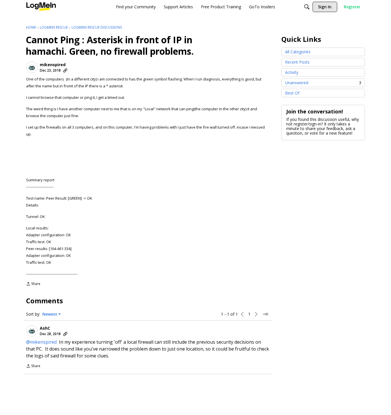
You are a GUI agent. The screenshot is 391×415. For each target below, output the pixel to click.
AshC (45, 328)
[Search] (307, 7)
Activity (291, 72)
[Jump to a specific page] (265, 314)
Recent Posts (297, 62)
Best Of (292, 93)
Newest (49, 314)
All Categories (298, 51)
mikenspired (53, 64)
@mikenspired (41, 342)
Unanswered (323, 82)
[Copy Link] (65, 70)
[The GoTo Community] (41, 6)
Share (33, 284)
